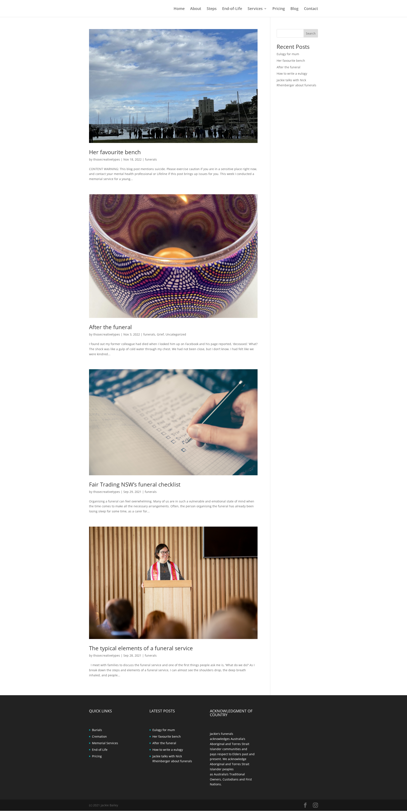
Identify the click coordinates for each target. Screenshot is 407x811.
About (195, 9)
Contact (311, 9)
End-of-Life (232, 9)
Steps (212, 9)
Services (255, 9)
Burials (97, 730)
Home (179, 9)
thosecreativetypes (106, 159)
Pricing (278, 9)
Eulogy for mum (288, 54)
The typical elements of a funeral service (141, 648)
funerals (151, 159)
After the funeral (110, 327)
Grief (160, 334)
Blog (294, 9)
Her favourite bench (115, 152)
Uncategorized (176, 334)
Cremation (99, 736)
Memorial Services (105, 743)
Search (311, 33)
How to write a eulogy (292, 73)
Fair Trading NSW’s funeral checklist (134, 484)
